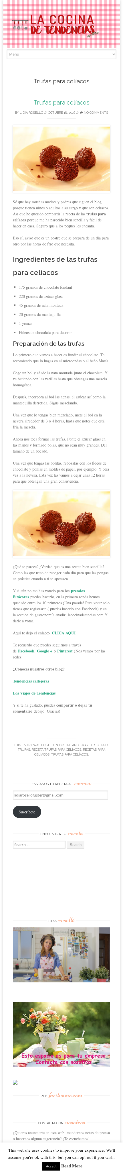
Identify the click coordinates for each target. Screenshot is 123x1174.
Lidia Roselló (31, 113)
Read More (71, 1166)
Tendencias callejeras (31, 681)
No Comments (95, 113)
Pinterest (65, 651)
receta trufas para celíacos (56, 750)
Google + (44, 651)
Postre (65, 745)
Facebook (26, 651)
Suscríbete (27, 812)
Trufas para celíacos (61, 102)
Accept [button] (51, 1166)
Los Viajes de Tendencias (34, 693)
